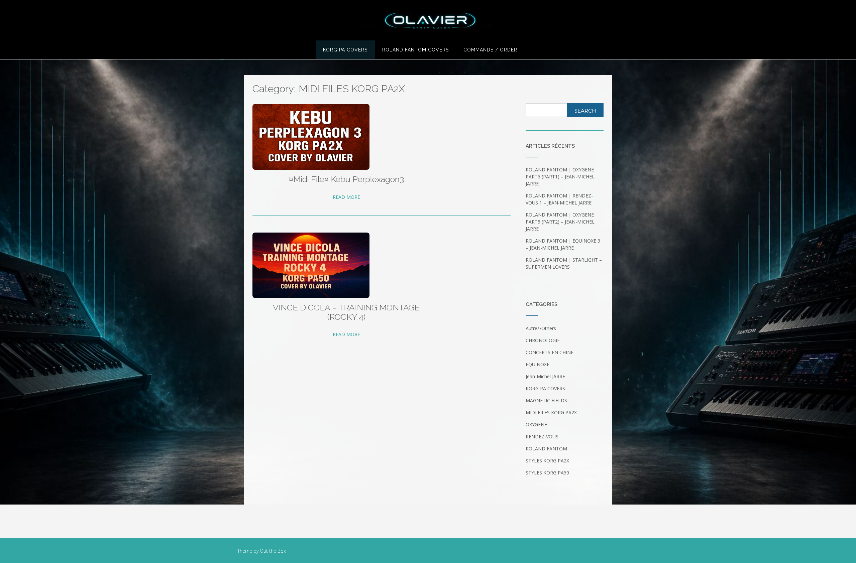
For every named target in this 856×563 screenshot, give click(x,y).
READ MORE (346, 197)
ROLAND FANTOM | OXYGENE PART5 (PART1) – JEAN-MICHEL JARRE (560, 176)
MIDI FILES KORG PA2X (551, 412)
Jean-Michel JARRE (545, 376)
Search (585, 111)
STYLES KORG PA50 (547, 472)
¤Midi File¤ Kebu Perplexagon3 (346, 179)
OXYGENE (536, 424)
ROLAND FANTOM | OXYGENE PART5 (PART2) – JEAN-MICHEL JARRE (560, 222)
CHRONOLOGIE (543, 340)
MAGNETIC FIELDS (546, 400)
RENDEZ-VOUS (542, 436)
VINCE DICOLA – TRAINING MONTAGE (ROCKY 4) (346, 312)
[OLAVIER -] (428, 20)
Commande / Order (490, 49)
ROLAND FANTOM (546, 448)
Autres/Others (541, 328)
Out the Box (273, 551)
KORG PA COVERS (345, 49)
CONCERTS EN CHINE (549, 352)
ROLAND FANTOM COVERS (415, 49)
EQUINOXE (537, 364)
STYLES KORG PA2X (547, 460)
